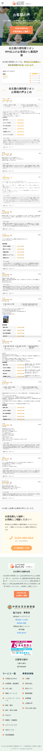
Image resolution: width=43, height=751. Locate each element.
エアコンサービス (11, 725)
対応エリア (28, 688)
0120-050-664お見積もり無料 (21, 594)
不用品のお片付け (11, 678)
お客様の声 (28, 703)
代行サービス (9, 730)
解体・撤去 (9, 705)
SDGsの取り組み (30, 708)
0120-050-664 (24, 537)
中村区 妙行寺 (21, 633)
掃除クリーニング (11, 693)
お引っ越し (9, 688)
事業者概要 (28, 693)
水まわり (8, 715)
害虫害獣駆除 (9, 735)
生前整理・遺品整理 (12, 683)
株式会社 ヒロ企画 (21, 620)
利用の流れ (28, 683)
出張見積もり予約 (22, 548)
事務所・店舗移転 (11, 720)
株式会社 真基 (21, 623)
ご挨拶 (27, 678)
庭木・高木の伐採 (11, 710)
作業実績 (28, 698)
